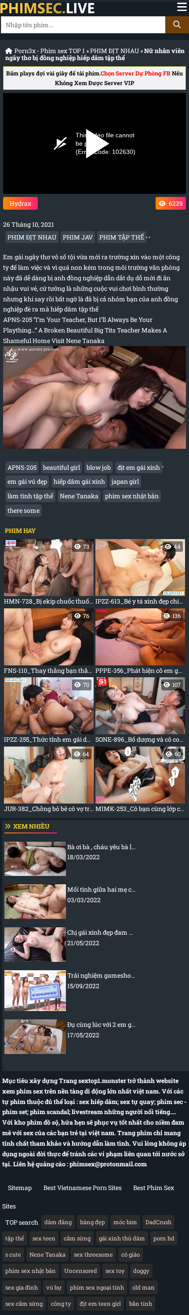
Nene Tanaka (79, 496)
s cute (13, 1254)
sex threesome (93, 1254)
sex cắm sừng (24, 1304)
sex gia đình (21, 1287)
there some (23, 510)
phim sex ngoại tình (97, 1287)
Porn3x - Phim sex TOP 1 (50, 50)
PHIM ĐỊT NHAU (114, 50)
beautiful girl (61, 467)
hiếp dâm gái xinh (79, 481)
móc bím (125, 1222)
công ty (61, 1304)
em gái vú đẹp (27, 481)
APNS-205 (21, 467)
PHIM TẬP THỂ (121, 237)
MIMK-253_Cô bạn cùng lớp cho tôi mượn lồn (140, 781)
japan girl (125, 481)
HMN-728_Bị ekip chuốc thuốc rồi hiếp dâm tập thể (49, 574)
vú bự (54, 1287)
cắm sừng (77, 1238)
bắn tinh (140, 1304)
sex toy (115, 1271)
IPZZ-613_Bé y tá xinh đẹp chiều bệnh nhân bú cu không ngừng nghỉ (140, 574)
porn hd (163, 1238)
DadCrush (158, 1222)
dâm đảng (58, 1222)
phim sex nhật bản (132, 496)
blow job (99, 467)
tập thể (14, 1238)
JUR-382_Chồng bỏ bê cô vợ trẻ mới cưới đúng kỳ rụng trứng (49, 781)
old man (143, 1287)
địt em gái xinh (138, 467)
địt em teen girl (100, 1304)
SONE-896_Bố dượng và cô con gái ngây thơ (140, 712)
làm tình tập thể (30, 496)
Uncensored (80, 1271)
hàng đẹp (92, 1222)
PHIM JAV (78, 237)
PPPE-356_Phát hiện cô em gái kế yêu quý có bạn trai (140, 643)
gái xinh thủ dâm (122, 1238)
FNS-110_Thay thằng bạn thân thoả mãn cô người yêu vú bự (49, 643)
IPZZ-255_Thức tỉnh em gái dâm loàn (49, 712)
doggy (141, 1271)
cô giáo (130, 1254)
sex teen (44, 1238)
